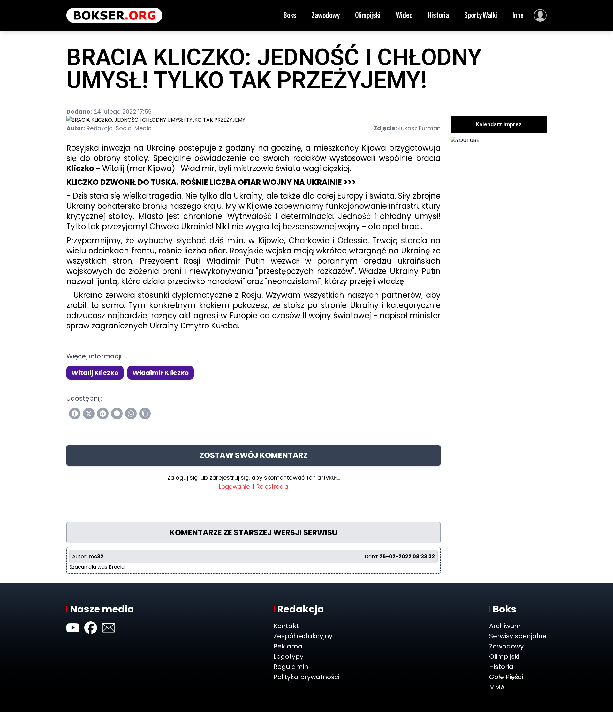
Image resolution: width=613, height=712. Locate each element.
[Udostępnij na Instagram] (103, 413)
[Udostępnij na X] (89, 413)
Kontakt (286, 625)
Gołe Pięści (506, 676)
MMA (497, 687)
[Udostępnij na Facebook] (74, 413)
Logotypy (288, 656)
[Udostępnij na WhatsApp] (131, 413)
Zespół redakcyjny (303, 636)
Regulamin (291, 666)
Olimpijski (368, 15)
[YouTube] (72, 627)
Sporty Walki (480, 15)
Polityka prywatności (306, 676)
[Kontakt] (108, 627)
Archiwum (505, 625)
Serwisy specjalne (518, 636)
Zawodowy (326, 15)
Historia (438, 15)
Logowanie (234, 487)
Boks (290, 15)
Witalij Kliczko (95, 372)
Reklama (288, 646)
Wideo (404, 15)
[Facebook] (90, 627)
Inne (518, 15)
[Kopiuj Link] (145, 413)
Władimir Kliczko (160, 372)
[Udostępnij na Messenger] (117, 413)
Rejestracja (272, 487)
